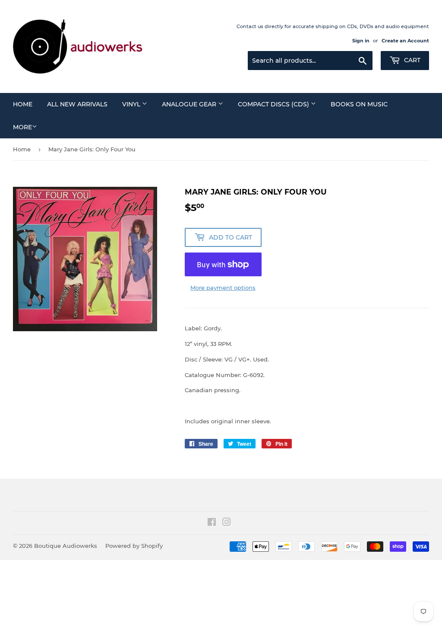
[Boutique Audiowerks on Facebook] (211, 523)
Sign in (360, 41)
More (22, 127)
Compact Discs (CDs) (274, 104)
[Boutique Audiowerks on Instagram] (226, 523)
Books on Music (359, 104)
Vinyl (132, 104)
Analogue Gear (190, 104)
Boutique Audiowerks (65, 545)
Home (22, 104)
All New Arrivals (77, 104)
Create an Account (405, 41)
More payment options (223, 287)
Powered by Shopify (134, 545)
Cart (411, 60)
